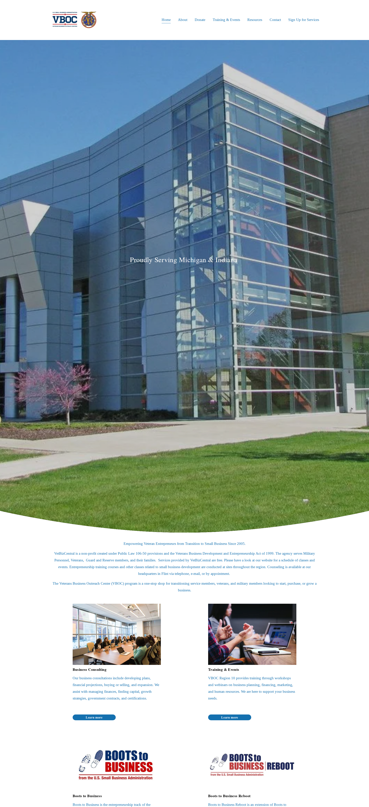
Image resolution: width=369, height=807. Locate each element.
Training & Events (226, 20)
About (182, 20)
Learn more (94, 717)
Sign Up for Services (303, 20)
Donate (200, 20)
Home (166, 20)
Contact (275, 20)
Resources (254, 20)
